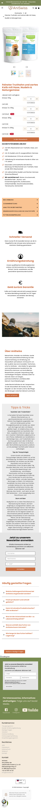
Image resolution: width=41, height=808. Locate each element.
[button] (20, 200)
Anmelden (20, 569)
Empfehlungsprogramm (10, 738)
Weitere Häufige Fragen (14, 652)
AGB (3, 745)
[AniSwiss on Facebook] (6, 713)
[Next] (26, 67)
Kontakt (4, 753)
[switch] (4, 805)
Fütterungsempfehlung (9, 736)
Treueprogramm (7, 726)
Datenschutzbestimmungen (12, 682)
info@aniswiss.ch (7, 772)
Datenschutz (6, 749)
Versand (4, 732)
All (25, 13)
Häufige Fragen (7, 730)
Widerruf (5, 751)
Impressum (5, 747)
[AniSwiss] (18, 8)
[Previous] (14, 67)
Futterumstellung (7, 734)
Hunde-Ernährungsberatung (11, 728)
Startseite (18, 13)
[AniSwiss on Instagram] (16, 713)
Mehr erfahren (11, 395)
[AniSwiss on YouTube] (30, 711)
